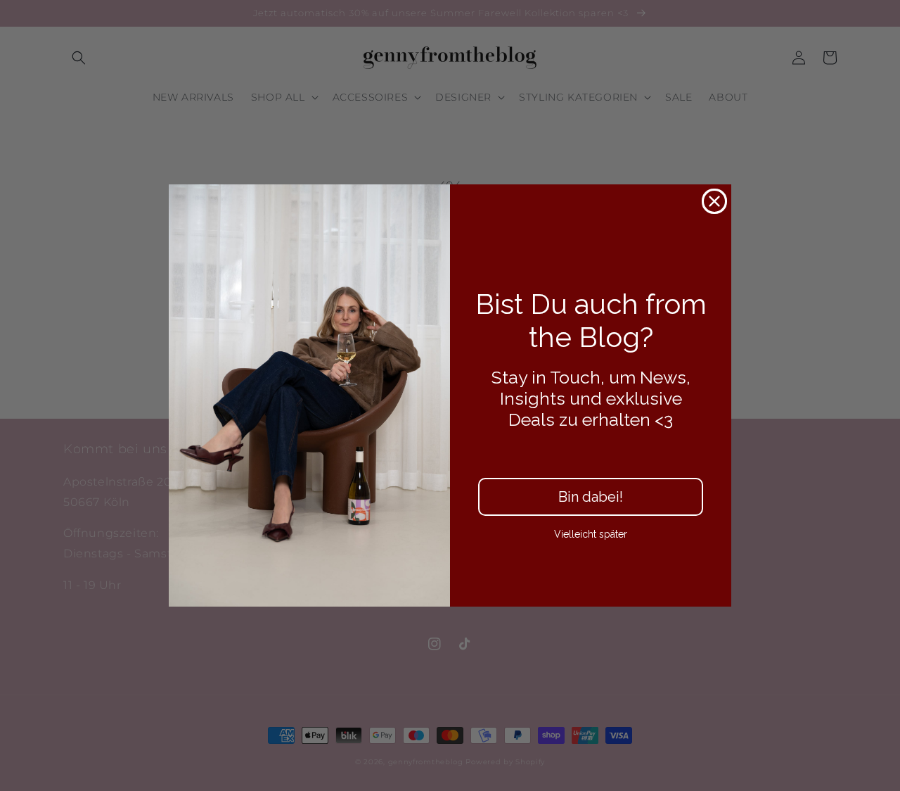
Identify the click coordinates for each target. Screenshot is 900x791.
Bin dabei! (590, 496)
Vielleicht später (590, 534)
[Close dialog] (714, 201)
